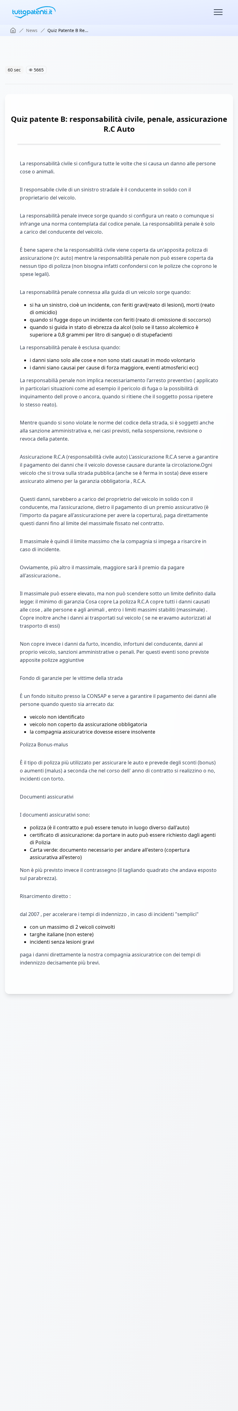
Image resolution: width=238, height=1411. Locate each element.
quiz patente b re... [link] (67, 30)
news (31, 30)
